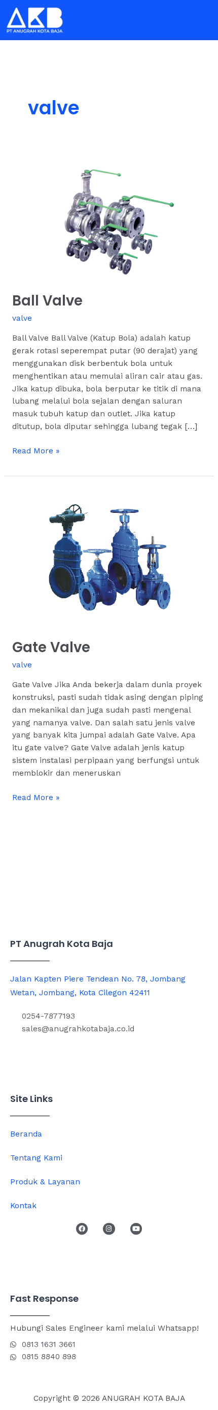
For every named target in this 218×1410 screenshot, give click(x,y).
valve (22, 318)
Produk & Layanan (45, 1181)
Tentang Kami (36, 1157)
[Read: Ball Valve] (109, 218)
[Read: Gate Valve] (109, 556)
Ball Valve (47, 301)
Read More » (36, 450)
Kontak (23, 1205)
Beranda (26, 1134)
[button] (205, 20)
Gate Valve (51, 647)
